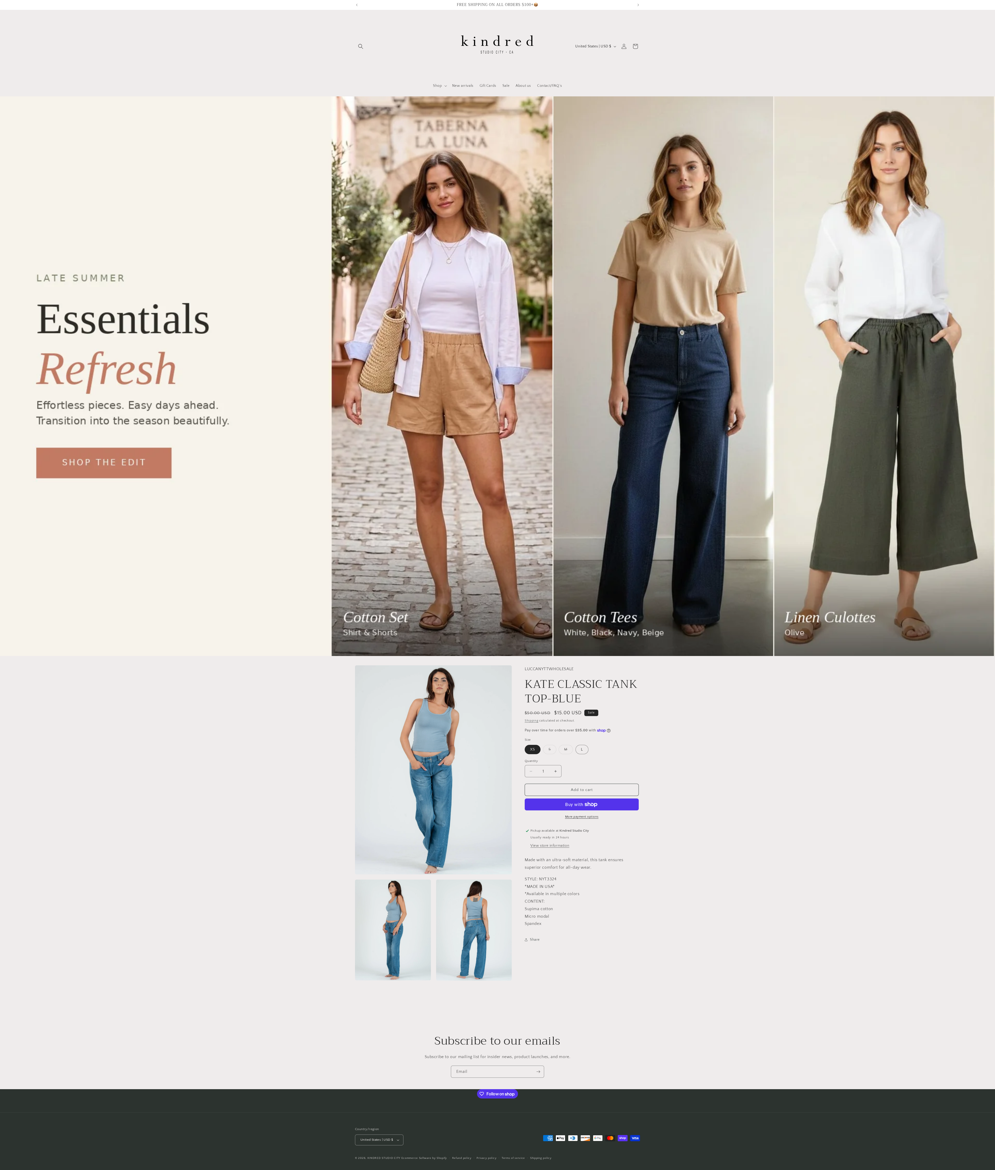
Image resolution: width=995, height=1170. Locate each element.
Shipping (531, 720)
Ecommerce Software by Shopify (424, 1158)
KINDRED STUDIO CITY (383, 1158)
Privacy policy (486, 1158)
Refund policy (462, 1158)
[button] (360, 46)
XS (532, 749)
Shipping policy (541, 1158)
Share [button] (535, 940)
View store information (549, 846)
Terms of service (513, 1158)
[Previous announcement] (357, 5)
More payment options (582, 816)
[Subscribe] (538, 1072)
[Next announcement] (638, 5)
